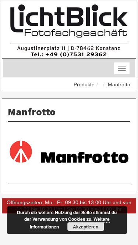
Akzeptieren (85, 226)
